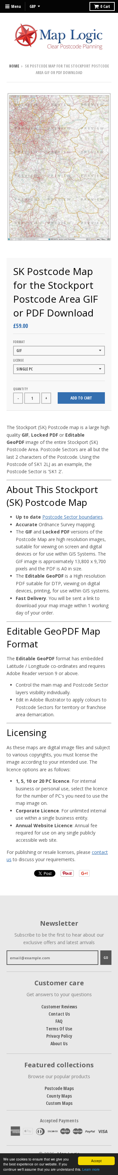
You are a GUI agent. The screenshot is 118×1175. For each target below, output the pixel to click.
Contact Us (59, 1014)
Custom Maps (59, 1103)
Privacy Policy (59, 1036)
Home (14, 66)
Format (19, 342)
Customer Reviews (59, 1006)
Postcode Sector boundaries (72, 517)
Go (106, 957)
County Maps (59, 1096)
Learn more (91, 1169)
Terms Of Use (59, 1028)
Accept (96, 1160)
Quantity (20, 389)
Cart (105, 6)
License (18, 360)
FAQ (59, 1021)
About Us (59, 1043)
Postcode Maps (59, 1088)
